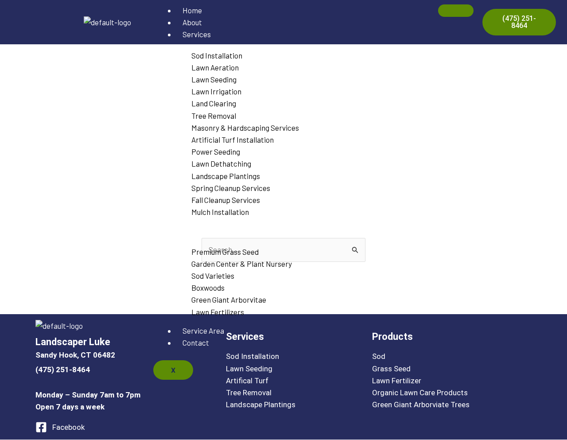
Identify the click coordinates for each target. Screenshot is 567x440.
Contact (196, 342)
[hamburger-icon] (456, 10)
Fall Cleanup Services (225, 199)
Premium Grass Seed (225, 251)
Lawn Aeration (215, 67)
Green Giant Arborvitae (229, 299)
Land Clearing (213, 103)
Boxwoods (208, 287)
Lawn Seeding (214, 79)
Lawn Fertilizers (217, 312)
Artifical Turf (247, 380)
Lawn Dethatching (221, 163)
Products (198, 230)
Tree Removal (213, 115)
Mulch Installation (220, 211)
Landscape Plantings (225, 175)
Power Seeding (215, 151)
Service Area (203, 330)
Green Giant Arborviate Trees (421, 404)
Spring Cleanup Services (230, 187)
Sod (378, 356)
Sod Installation (216, 55)
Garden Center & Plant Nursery (241, 263)
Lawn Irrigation (216, 91)
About (192, 22)
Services (197, 34)
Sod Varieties (212, 275)
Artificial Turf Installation (232, 139)
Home (192, 10)
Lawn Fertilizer (396, 380)
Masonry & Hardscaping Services (245, 127)
